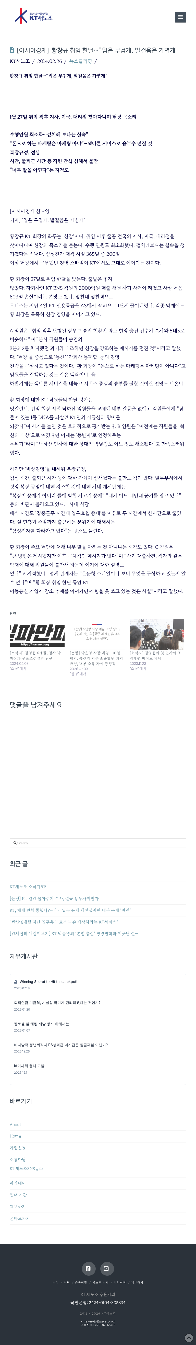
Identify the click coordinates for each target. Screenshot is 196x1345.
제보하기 (18, 1206)
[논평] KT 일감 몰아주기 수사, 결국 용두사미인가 (54, 898)
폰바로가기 (20, 1218)
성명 (67, 1282)
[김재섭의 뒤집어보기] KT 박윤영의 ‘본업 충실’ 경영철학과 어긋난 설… (74, 933)
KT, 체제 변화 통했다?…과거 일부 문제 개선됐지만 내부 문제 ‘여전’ (70, 910)
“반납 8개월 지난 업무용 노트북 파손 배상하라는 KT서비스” (64, 922)
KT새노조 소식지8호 (28, 887)
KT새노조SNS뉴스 (26, 1168)
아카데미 (18, 1183)
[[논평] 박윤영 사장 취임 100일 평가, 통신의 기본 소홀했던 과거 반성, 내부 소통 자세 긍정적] (97, 635)
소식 (56, 1282)
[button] (180, 17)
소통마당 (18, 1159)
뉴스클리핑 (80, 61)
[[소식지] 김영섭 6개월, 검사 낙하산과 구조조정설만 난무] (37, 635)
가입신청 (18, 1148)
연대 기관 (18, 1195)
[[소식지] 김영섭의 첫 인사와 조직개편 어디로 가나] (157, 635)
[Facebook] (89, 1269)
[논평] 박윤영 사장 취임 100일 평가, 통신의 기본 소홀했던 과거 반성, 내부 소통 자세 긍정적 (96, 658)
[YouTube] (107, 1269)
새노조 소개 (100, 1282)
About (15, 1124)
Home (15, 1136)
